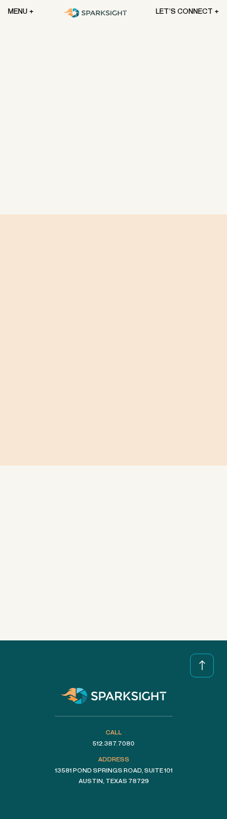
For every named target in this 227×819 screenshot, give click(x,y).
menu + (21, 10)
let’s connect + (187, 10)
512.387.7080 (113, 743)
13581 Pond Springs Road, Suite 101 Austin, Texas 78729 (114, 775)
